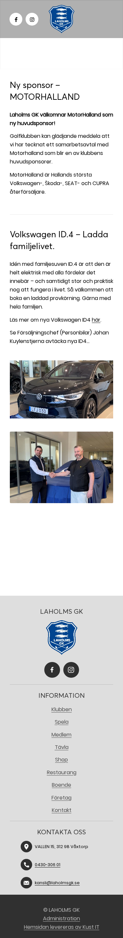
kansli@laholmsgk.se (57, 883)
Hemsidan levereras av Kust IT (61, 927)
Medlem (61, 734)
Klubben (61, 709)
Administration (61, 918)
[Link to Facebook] (16, 19)
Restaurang (61, 772)
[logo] (62, 19)
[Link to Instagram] (32, 19)
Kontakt (62, 810)
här (96, 320)
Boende (61, 785)
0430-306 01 (47, 865)
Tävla (62, 747)
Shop (61, 759)
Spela (62, 722)
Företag (61, 797)
